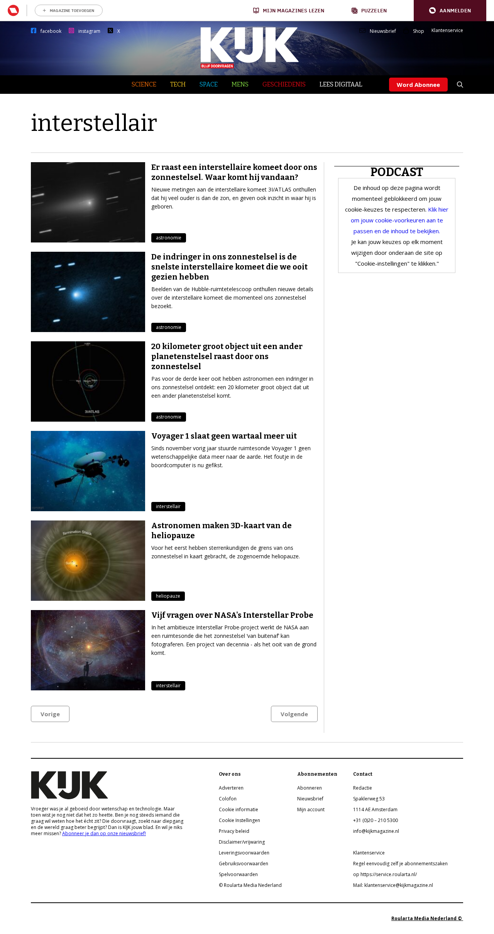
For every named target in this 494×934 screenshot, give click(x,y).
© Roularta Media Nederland (250, 885)
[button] (450, 10)
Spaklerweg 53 (369, 798)
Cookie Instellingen (239, 820)
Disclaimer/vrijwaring (242, 842)
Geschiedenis (284, 84)
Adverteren (231, 788)
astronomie (168, 237)
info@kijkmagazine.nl (376, 831)
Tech (178, 84)
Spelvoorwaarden (238, 874)
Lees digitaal (341, 84)
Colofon (228, 798)
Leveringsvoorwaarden (244, 852)
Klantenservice (447, 30)
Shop (418, 31)
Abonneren (309, 788)
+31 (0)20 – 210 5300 (375, 820)
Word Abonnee (418, 84)
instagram (89, 31)
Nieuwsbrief (383, 31)
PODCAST (396, 172)
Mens (240, 84)
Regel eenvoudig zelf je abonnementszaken (400, 863)
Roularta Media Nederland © (427, 918)
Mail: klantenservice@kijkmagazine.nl (393, 885)
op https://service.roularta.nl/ (385, 874)
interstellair (168, 506)
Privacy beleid (234, 831)
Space (209, 84)
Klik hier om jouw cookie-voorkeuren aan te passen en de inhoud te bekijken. (400, 220)
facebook (51, 31)
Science (144, 84)
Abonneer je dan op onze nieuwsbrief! (104, 833)
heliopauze (168, 596)
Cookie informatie (238, 809)
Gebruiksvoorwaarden (243, 863)
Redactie (362, 788)
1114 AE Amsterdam (375, 809)
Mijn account (311, 809)
